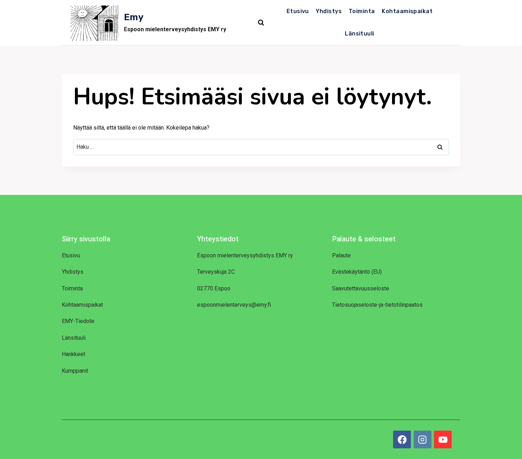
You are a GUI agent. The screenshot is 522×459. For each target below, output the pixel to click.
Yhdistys (329, 11)
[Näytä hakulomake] (261, 22)
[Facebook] (402, 439)
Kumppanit (75, 370)
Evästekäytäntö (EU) (357, 271)
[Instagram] (422, 439)
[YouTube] (443, 439)
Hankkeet (73, 354)
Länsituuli (359, 33)
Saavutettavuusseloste (360, 288)
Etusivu (298, 11)
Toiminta (362, 11)
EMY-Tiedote (78, 321)
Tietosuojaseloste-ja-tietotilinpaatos (377, 304)
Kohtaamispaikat (407, 11)
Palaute (341, 255)
